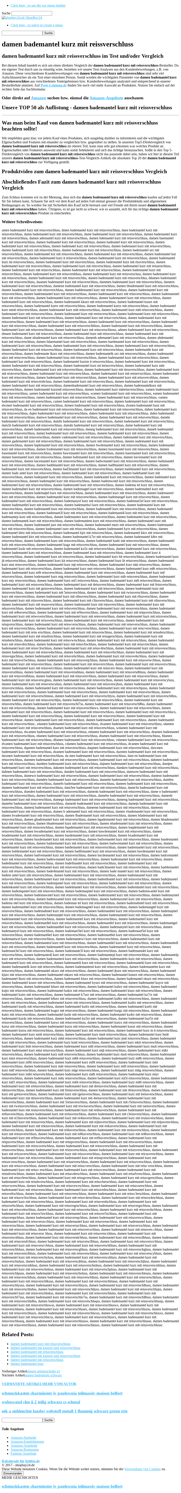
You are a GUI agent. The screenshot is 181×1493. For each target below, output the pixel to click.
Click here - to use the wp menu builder (38, 5)
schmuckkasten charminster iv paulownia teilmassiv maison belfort (62, 1393)
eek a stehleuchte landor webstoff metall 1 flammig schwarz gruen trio (65, 1411)
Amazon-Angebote (106, 98)
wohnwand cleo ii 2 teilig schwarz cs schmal (41, 1402)
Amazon (38, 98)
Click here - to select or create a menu (37, 25)
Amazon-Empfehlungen (27, 1441)
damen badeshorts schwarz (43, 1375)
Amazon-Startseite (23, 1437)
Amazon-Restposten (25, 1449)
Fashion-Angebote (23, 1453)
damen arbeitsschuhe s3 (43, 1371)
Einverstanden (13, 1473)
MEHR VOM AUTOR (59, 1384)
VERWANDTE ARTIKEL (22, 1384)
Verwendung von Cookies (142, 1469)
